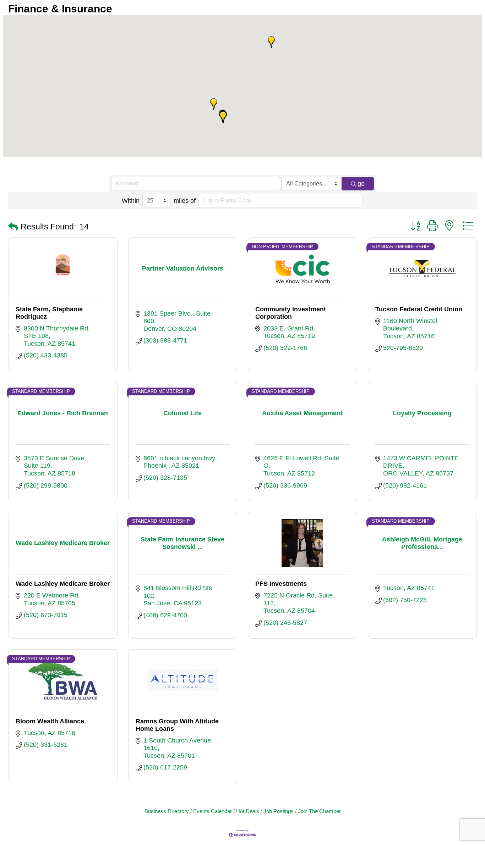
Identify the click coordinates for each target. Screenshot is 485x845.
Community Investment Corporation (290, 313)
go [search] (361, 183)
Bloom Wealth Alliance (50, 721)
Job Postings (278, 811)
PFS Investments (281, 583)
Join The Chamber (319, 811)
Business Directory (167, 811)
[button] (271, 42)
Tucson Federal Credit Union (418, 309)
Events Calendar (212, 811)
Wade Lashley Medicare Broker (63, 583)
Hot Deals (247, 811)
